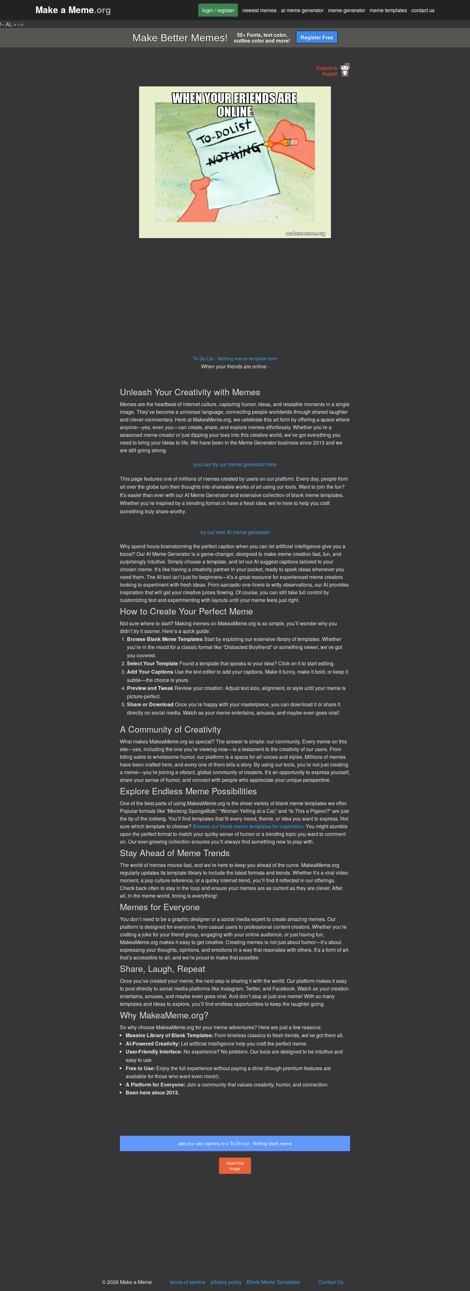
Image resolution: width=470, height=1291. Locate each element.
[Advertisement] (61, 182)
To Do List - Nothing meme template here (235, 358)
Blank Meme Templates (273, 1282)
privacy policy (226, 1282)
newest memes (259, 10)
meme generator (346, 10)
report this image (235, 1165)
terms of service (188, 1282)
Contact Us (330, 1282)
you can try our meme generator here (235, 464)
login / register (218, 10)
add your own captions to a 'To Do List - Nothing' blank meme (235, 1143)
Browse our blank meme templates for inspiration (248, 826)
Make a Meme (73, 9)
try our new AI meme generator (235, 532)
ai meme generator (302, 10)
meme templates (388, 10)
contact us (423, 10)
